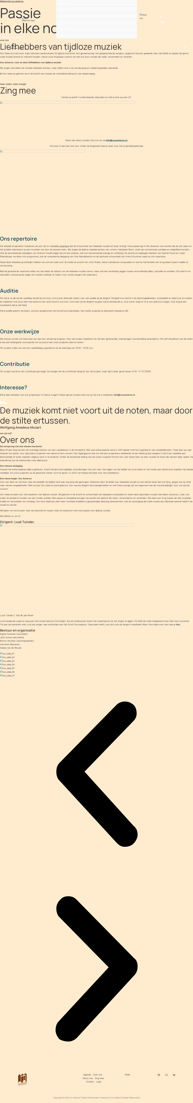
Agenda (62, 3)
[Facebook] (161, 16)
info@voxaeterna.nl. (117, 140)
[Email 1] (162, 22)
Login (61, 35)
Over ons (63, 9)
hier (178, 624)
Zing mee (63, 22)
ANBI (127, 1074)
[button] (96, 774)
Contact (63, 29)
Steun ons (64, 16)
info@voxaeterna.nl (124, 395)
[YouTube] (174, 1075)
